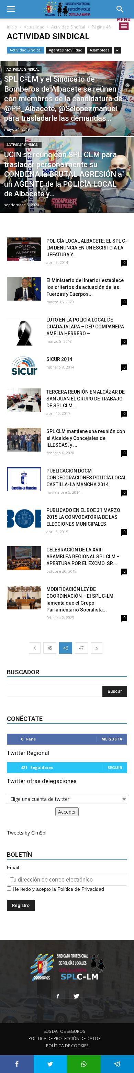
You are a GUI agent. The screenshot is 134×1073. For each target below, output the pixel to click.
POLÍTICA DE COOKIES (67, 1046)
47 (81, 648)
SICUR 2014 (59, 359)
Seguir (115, 767)
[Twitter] (76, 996)
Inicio (12, 27)
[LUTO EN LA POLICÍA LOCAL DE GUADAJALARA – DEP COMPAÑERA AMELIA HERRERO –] (24, 331)
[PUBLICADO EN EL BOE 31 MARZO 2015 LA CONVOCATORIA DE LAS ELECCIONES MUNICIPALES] (24, 518)
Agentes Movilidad (65, 50)
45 (49, 648)
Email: (13, 867)
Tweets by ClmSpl (26, 832)
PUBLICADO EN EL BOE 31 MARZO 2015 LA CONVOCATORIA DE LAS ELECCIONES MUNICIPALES (83, 517)
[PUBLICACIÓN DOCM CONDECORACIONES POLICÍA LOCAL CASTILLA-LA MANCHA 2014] (24, 479)
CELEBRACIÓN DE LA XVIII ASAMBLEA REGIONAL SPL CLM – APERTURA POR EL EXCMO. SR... (83, 556)
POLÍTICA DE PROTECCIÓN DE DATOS (64, 1038)
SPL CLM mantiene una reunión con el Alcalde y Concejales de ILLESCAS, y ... (85, 438)
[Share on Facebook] (17, 1064)
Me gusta (111, 739)
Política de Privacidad (80, 889)
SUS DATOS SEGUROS (64, 1031)
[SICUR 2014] (24, 366)
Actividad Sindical (68, 27)
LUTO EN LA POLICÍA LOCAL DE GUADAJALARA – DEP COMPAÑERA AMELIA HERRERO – (85, 326)
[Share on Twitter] (50, 1064)
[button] (122, 9)
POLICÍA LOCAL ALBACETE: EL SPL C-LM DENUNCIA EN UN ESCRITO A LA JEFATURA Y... (86, 247)
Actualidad (34, 27)
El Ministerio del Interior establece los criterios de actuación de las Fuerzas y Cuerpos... (85, 287)
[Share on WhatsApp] (84, 1064)
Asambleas (99, 50)
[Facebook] (58, 996)
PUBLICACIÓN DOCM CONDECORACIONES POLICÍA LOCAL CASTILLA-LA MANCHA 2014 (86, 477)
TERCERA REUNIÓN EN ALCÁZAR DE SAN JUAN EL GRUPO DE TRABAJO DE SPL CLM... (85, 398)
